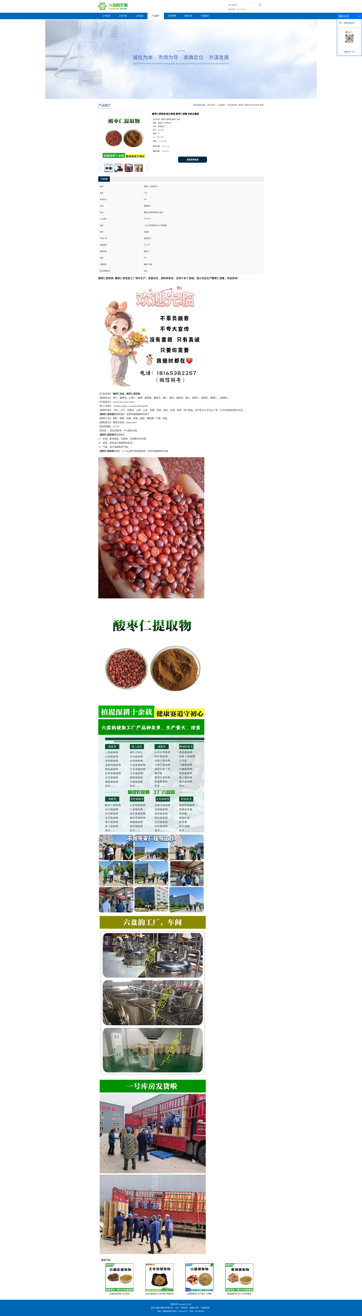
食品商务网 (205, 1308)
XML (177, 1308)
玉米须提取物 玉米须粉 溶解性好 (159, 1294)
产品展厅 (156, 16)
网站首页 (211, 105)
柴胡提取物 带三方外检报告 (239, 1294)
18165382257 (241, 9)
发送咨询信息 (193, 160)
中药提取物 (232, 105)
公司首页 (106, 16)
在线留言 (205, 16)
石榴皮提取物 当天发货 (119, 1294)
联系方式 (188, 16)
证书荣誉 (172, 16)
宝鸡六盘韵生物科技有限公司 (162, 1308)
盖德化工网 (194, 1308)
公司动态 (139, 16)
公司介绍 (123, 16)
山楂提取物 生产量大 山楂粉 (199, 1294)
